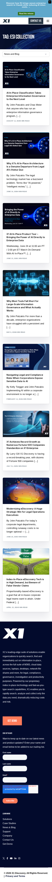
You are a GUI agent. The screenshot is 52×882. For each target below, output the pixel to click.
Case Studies (9, 823)
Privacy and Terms (15, 876)
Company (7, 836)
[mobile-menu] (47, 21)
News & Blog (9, 827)
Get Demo (12, 721)
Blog (9, 68)
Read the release (26, 14)
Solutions (7, 819)
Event (10, 209)
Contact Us (8, 840)
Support (6, 831)
